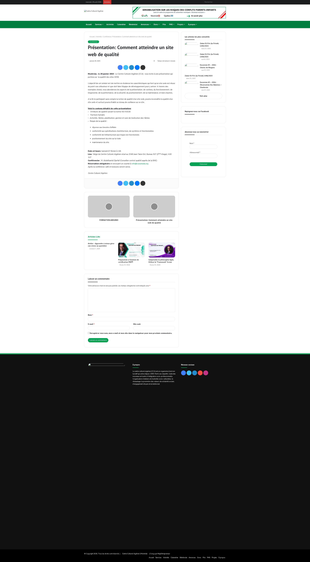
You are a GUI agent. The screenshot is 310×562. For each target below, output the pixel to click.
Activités (110, 24)
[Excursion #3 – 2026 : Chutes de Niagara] (191, 68)
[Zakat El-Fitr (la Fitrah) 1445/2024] (191, 46)
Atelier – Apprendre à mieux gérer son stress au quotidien (101, 244)
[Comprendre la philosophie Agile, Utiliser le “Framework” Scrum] (161, 249)
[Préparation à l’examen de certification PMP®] (131, 249)
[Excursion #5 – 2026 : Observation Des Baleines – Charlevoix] (191, 85)
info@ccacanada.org (140, 163)
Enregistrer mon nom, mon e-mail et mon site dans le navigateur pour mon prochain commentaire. (131, 333)
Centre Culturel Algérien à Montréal (134, 554)
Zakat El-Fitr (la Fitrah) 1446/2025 (199, 76)
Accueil (89, 24)
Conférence (107, 37)
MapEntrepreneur (164, 554)
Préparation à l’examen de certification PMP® (128, 261)
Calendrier (121, 24)
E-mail (91, 324)
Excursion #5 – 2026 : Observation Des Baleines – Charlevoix (211, 84)
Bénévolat (133, 24)
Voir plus (203, 96)
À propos (191, 24)
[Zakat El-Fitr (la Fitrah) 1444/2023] (191, 57)
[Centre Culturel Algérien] (93, 11)
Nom (90, 315)
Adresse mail (195, 152)
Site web (137, 324)
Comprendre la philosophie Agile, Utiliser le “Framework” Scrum (161, 261)
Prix (164, 24)
